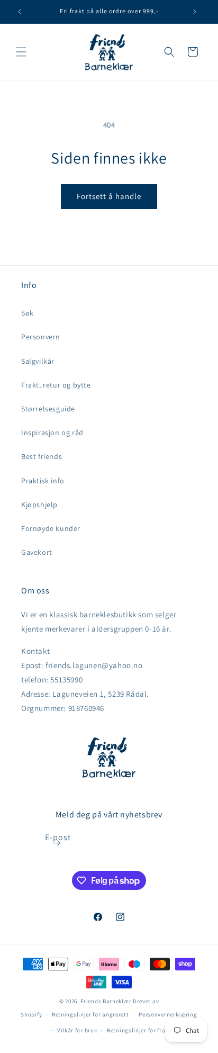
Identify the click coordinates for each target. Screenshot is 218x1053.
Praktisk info (43, 480)
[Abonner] (56, 843)
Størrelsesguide (48, 408)
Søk (27, 313)
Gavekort (36, 552)
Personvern (40, 336)
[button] (21, 52)
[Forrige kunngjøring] (19, 11)
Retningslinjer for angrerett (90, 1014)
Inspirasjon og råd (52, 432)
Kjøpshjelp (39, 504)
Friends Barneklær (105, 1001)
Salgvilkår (37, 361)
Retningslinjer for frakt (139, 1030)
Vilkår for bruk (77, 1030)
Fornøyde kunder (50, 528)
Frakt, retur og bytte (56, 385)
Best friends (41, 456)
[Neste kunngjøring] (194, 11)
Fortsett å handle (109, 196)
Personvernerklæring (168, 1014)
